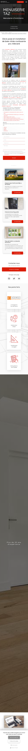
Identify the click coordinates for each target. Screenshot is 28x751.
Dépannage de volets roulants (9, 116)
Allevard (10, 32)
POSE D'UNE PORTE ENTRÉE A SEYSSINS (13, 183)
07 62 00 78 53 (14, 26)
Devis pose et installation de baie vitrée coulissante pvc (14, 119)
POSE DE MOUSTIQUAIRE (12, 212)
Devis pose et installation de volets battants (11, 120)
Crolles (5, 128)
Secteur (6, 32)
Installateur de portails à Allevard (12, 97)
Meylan (5, 129)
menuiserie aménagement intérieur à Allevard (14, 105)
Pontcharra (6, 130)
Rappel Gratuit (20, 1)
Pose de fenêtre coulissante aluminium (12, 241)
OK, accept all (14, 737)
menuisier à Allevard (10, 49)
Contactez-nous (14, 28)
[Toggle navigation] (26, 2)
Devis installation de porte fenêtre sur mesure (12, 118)
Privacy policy (14, 747)
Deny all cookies (14, 741)
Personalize (14, 745)
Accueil (2, 32)
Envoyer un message (14, 269)
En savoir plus (17, 192)
